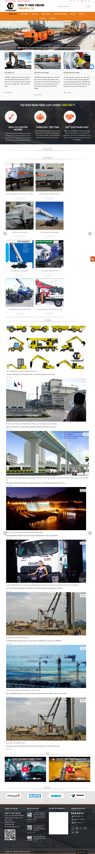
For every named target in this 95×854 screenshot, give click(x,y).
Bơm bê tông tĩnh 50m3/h (19, 232)
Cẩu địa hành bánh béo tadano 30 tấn (20, 309)
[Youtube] (77, 832)
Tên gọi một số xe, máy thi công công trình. (21, 371)
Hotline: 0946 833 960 (23, 1)
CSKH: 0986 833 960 (10, 1)
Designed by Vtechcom (24, 851)
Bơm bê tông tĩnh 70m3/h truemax (49, 194)
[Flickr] (77, 828)
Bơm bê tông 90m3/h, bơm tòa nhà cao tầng (20, 194)
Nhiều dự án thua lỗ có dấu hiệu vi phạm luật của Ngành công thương (31, 424)
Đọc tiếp (20, 198)
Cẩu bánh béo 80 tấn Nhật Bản (49, 232)
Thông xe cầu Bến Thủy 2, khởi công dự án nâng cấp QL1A (39, 838)
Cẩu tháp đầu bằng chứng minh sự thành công (22, 690)
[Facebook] (73, 828)
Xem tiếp (9, 377)
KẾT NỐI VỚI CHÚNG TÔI (57, 808)
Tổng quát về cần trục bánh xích (17, 637)
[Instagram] (85, 828)
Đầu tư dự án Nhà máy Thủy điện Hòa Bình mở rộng (24, 532)
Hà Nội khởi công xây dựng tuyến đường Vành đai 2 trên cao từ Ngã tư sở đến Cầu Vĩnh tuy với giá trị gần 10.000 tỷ (36, 816)
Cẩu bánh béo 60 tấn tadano (19, 271)
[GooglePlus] (81, 828)
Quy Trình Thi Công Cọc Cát (15, 743)
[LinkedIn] (73, 832)
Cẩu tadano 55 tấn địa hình (50, 271)
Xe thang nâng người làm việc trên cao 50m (49, 309)
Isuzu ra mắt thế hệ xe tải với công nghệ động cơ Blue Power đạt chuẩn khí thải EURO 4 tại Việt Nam (42, 585)
